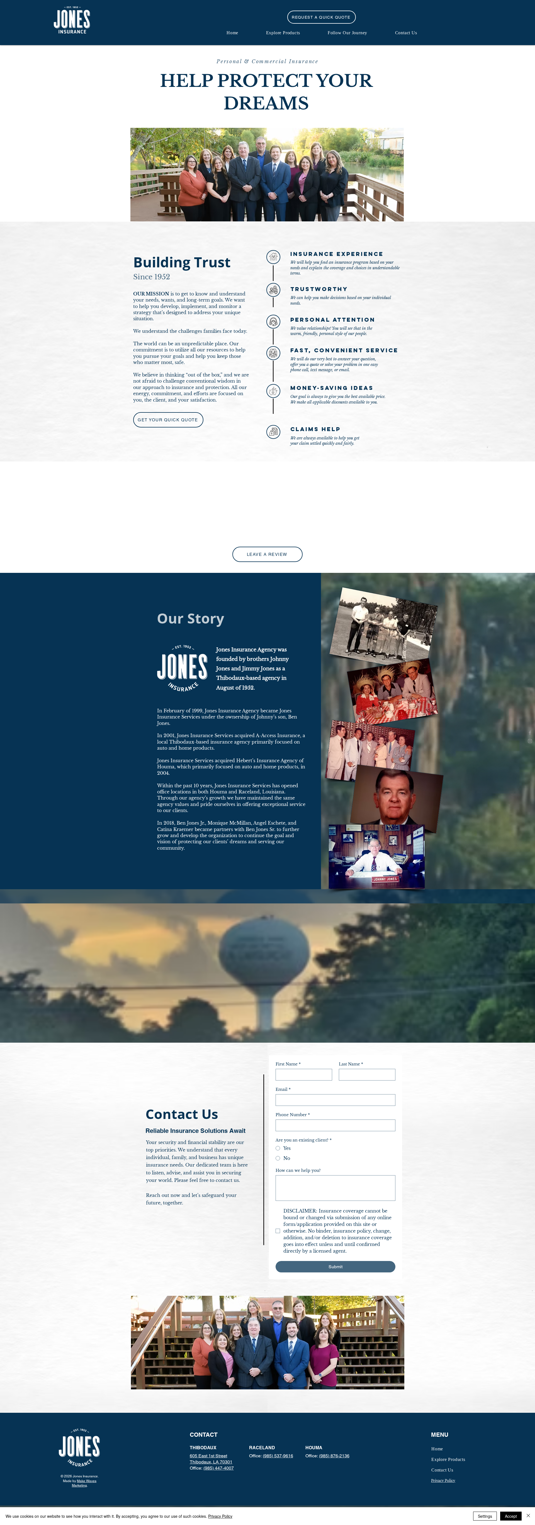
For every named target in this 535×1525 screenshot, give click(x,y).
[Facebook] (530, 732)
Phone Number (293, 1115)
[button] (321, 17)
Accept (511, 1516)
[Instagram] (530, 741)
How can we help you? (298, 1170)
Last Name (351, 1064)
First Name (288, 1064)
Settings (485, 1516)
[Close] (528, 1516)
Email (283, 1089)
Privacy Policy (220, 1516)
